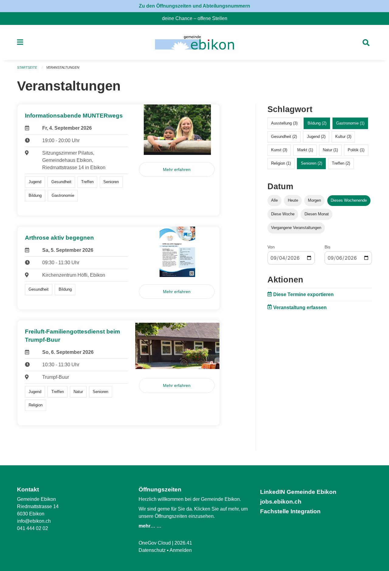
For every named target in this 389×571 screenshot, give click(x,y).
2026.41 (183, 542)
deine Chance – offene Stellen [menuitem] (197, 18)
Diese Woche (282, 214)
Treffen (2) (341, 163)
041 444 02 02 (32, 528)
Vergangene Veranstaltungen (296, 227)
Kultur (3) (343, 136)
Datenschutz (152, 550)
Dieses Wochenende (349, 200)
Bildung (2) (317, 123)
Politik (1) (356, 150)
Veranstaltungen (62, 67)
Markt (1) (305, 150)
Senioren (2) (311, 163)
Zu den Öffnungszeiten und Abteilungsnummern (194, 6)
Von (271, 246)
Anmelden (181, 550)
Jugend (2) (316, 136)
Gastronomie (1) (350, 123)
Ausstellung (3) (284, 123)
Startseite (27, 67)
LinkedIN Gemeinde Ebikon (298, 492)
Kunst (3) (279, 150)
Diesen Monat (317, 214)
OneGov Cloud (155, 542)
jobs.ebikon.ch (280, 501)
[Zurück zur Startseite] (194, 42)
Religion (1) (281, 163)
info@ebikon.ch (34, 521)
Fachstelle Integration (290, 511)
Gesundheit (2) (284, 136)
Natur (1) (330, 150)
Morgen (314, 200)
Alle (274, 200)
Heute (293, 200)
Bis (327, 246)
